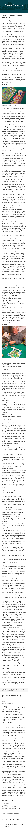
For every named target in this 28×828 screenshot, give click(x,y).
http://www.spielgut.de (18, 771)
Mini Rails (11, 690)
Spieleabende (19, 689)
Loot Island (7, 690)
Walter (13, 689)
